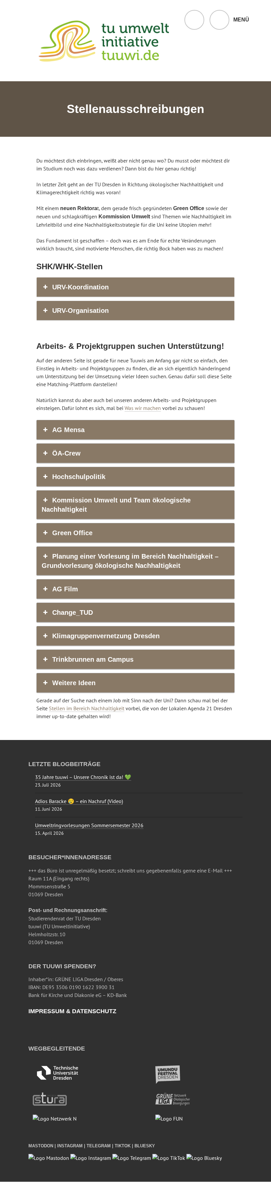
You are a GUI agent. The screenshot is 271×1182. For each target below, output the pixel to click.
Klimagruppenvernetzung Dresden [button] (106, 636)
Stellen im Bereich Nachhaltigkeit (86, 708)
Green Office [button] (72, 532)
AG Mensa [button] (68, 429)
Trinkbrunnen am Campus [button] (93, 659)
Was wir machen (143, 408)
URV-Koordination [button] (80, 287)
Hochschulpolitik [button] (78, 476)
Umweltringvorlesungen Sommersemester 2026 (89, 825)
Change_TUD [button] (72, 612)
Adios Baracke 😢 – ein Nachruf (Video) (79, 801)
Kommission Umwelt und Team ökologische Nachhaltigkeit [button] (116, 505)
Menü (241, 19)
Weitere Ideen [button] (74, 682)
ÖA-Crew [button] (66, 453)
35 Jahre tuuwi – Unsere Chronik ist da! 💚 (83, 777)
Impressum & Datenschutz (72, 1011)
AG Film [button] (65, 589)
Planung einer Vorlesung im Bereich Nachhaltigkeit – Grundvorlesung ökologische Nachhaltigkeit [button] (130, 561)
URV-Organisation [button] (80, 310)
